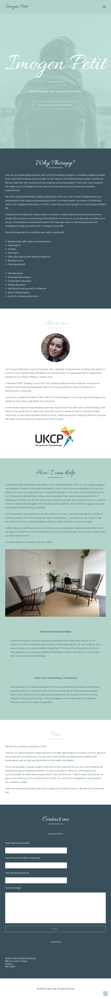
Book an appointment (55, 105)
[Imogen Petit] (16, 7)
